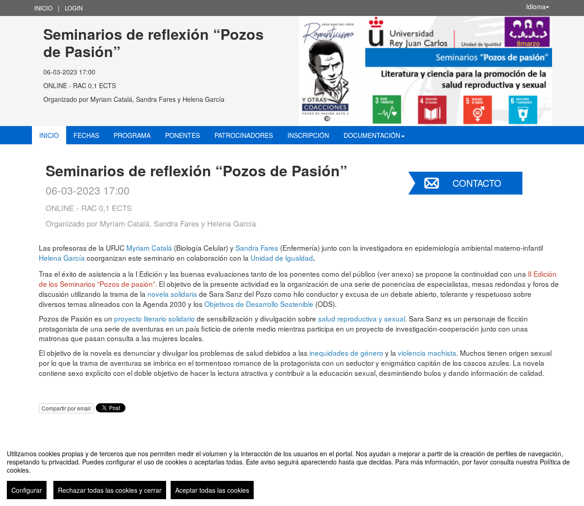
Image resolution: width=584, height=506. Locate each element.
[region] (292, 471)
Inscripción (308, 135)
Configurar (26, 490)
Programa (132, 135)
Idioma (536, 6)
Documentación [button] (372, 135)
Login (74, 8)
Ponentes (182, 135)
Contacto (477, 183)
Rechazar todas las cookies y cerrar (110, 490)
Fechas (86, 135)
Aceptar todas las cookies (212, 490)
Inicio (43, 8)
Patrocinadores (243, 135)
